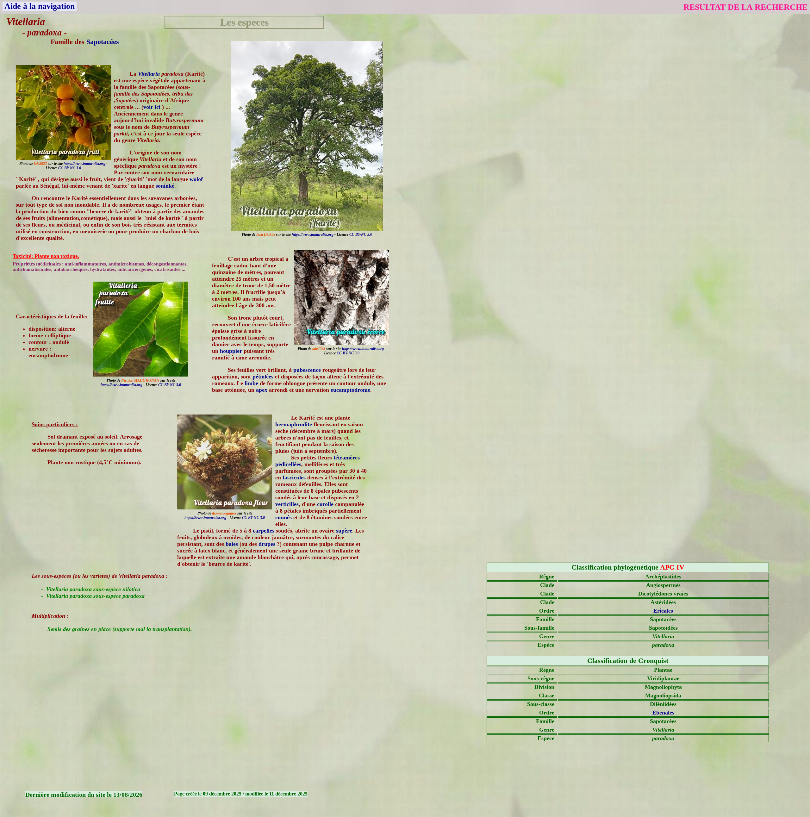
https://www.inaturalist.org (312, 234)
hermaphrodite (293, 424)
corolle (325, 504)
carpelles (263, 530)
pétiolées (262, 376)
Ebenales (663, 712)
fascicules (294, 477)
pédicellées (288, 464)
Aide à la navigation (39, 6)
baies (232, 544)
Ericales (663, 611)
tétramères (346, 457)
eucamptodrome (350, 390)
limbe (251, 383)
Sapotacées (102, 42)
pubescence (307, 370)
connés (283, 517)
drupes (267, 544)
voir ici (152, 107)
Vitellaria (149, 74)
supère (344, 530)
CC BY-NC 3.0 (360, 234)
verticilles (287, 504)
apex (261, 390)
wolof (196, 179)
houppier (231, 351)
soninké (165, 186)
